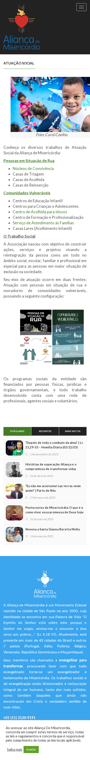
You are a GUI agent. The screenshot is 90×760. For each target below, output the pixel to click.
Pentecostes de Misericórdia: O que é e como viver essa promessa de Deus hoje (54, 510)
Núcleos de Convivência (33, 168)
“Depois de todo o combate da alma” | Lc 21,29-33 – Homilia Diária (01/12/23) (54, 445)
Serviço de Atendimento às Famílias (43, 222)
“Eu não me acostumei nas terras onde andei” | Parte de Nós (53, 488)
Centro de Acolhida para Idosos (40, 211)
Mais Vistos (73, 431)
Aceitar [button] (31, 749)
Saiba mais (14, 749)
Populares (17, 431)
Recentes (45, 431)
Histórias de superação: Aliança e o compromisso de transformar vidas (50, 466)
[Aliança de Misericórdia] (21, 27)
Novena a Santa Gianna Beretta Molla (52, 529)
